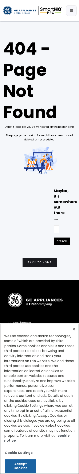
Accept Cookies (20, 466)
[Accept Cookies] (74, 329)
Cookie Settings (18, 453)
